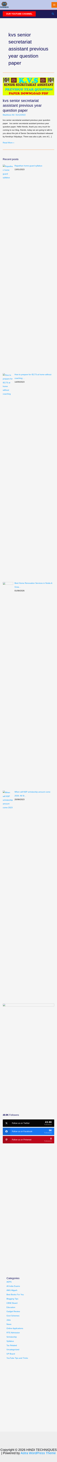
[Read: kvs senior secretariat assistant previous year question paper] (28, 86)
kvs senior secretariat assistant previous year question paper (22, 105)
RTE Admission (13, 1333)
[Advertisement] (28, 1079)
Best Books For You (15, 1295)
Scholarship (12, 1337)
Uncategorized (13, 1350)
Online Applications (15, 1328)
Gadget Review (13, 1311)
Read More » (8, 143)
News (9, 1324)
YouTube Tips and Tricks (17, 1358)
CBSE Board (12, 1303)
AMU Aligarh (12, 1290)
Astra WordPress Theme (38, 1453)
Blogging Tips (12, 1299)
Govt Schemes (13, 1316)
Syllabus (10, 1341)
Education (11, 1307)
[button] (19, 14)
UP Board (11, 1354)
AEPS (9, 1282)
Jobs (9, 1320)
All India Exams (13, 1286)
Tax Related (12, 1345)
